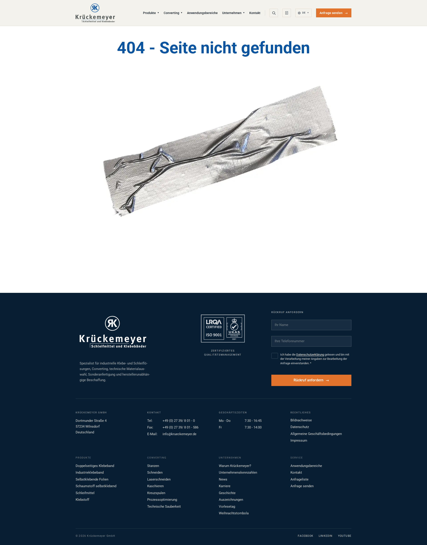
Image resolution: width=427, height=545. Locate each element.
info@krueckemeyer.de (179, 434)
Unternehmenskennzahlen (238, 473)
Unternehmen (233, 13)
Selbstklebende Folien (92, 479)
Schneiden (155, 473)
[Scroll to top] (417, 535)
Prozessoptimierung (162, 500)
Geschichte (227, 493)
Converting (173, 13)
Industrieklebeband (90, 473)
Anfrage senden (334, 13)
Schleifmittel (85, 493)
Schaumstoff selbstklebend (96, 486)
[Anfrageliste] (286, 13)
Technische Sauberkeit (164, 507)
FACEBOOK (305, 535)
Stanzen (153, 466)
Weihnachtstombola (234, 513)
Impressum (298, 440)
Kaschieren (155, 486)
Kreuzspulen (156, 493)
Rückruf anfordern (309, 380)
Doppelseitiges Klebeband (95, 466)
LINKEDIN (326, 535)
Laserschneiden (159, 479)
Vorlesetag (227, 507)
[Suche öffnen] (274, 13)
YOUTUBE (344, 535)
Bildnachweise (301, 420)
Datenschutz (299, 427)
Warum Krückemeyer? (235, 466)
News (223, 479)
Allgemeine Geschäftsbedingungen (316, 434)
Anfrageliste (299, 479)
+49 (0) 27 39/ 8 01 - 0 (179, 421)
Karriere (224, 486)
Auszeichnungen (231, 500)
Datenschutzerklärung (310, 354)
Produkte (151, 13)
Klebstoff (82, 500)
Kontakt (254, 13)
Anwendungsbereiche (202, 13)
